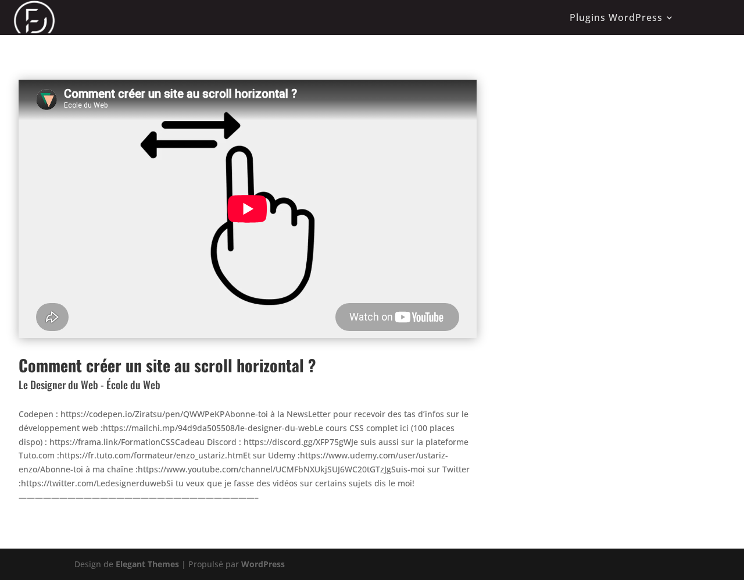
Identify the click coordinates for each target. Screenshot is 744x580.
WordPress (263, 564)
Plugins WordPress (616, 17)
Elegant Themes (147, 564)
